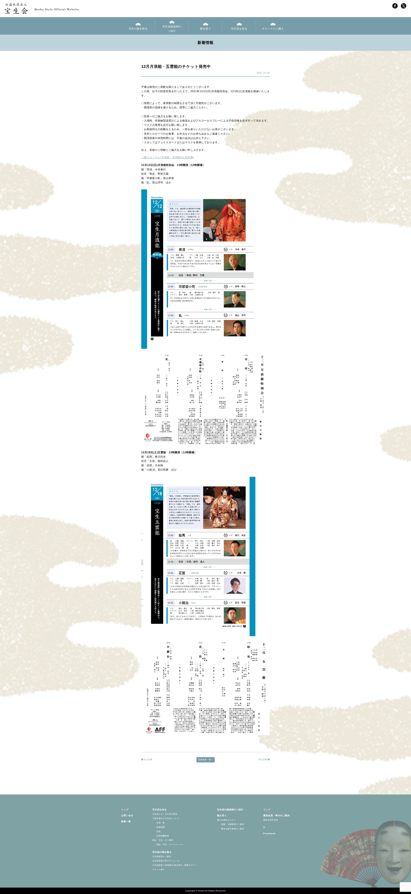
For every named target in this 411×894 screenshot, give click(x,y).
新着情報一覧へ (205, 760)
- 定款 (156, 831)
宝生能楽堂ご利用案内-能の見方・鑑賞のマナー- (175, 865)
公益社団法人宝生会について (165, 818)
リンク (267, 809)
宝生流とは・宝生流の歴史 (164, 814)
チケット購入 (158, 869)
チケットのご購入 (273, 28)
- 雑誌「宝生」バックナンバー (168, 844)
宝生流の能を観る (162, 852)
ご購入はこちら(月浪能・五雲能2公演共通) (167, 157)
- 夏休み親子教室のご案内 (230, 829)
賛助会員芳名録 (270, 820)
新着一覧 (126, 821)
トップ (124, 809)
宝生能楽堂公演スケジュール (165, 861)
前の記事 (263, 759)
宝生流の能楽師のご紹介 (230, 809)
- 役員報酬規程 (160, 836)
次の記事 (147, 759)
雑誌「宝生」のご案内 (162, 840)
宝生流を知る (239, 28)
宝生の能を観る (138, 28)
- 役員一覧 (158, 823)
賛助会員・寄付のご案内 (276, 815)
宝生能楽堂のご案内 (161, 856)
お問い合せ (127, 815)
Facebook (269, 833)
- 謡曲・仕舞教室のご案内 (230, 824)
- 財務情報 (158, 827)
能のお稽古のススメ (226, 820)
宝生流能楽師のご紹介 (171, 28)
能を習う (205, 28)
